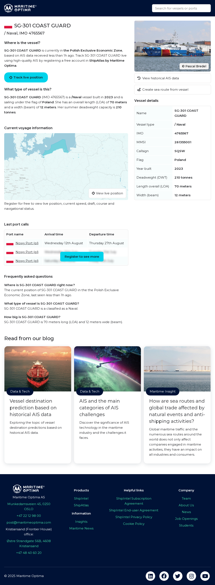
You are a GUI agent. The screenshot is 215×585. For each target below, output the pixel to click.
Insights (81, 522)
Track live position (28, 77)
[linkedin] (150, 576)
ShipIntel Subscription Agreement (133, 500)
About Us (186, 505)
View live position (109, 193)
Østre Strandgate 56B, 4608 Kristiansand (29, 543)
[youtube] (205, 576)
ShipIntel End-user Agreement (133, 510)
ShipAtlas (81, 505)
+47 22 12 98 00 (29, 516)
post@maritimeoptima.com (29, 522)
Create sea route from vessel (165, 90)
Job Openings (186, 519)
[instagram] (191, 576)
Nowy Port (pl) (27, 243)
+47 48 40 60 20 (29, 553)
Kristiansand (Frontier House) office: (29, 531)
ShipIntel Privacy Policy (133, 517)
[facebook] (164, 576)
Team (186, 498)
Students (186, 525)
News (186, 512)
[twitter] (177, 576)
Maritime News (81, 528)
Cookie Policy (133, 524)
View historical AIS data (160, 78)
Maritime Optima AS (29, 497)
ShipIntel (81, 498)
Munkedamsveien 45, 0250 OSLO (28, 506)
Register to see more (82, 257)
